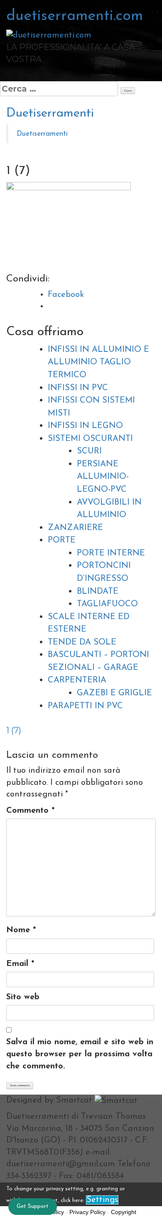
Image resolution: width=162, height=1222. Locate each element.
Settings (102, 1200)
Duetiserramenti (50, 113)
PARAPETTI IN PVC (85, 706)
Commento (30, 810)
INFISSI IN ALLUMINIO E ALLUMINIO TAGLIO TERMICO (98, 362)
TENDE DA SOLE (82, 642)
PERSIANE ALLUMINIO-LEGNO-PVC (103, 477)
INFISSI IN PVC (78, 388)
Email (20, 964)
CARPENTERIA (77, 680)
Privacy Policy (87, 1212)
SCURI (89, 451)
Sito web (22, 997)
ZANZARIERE (75, 528)
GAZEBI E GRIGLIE (114, 693)
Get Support (33, 1206)
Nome (21, 930)
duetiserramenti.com (74, 16)
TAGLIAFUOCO (107, 604)
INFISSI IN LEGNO (85, 426)
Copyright (123, 1212)
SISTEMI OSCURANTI (90, 439)
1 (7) (13, 730)
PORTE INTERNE (111, 553)
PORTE (62, 540)
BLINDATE (97, 591)
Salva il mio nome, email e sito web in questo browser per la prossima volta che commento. (79, 1054)
